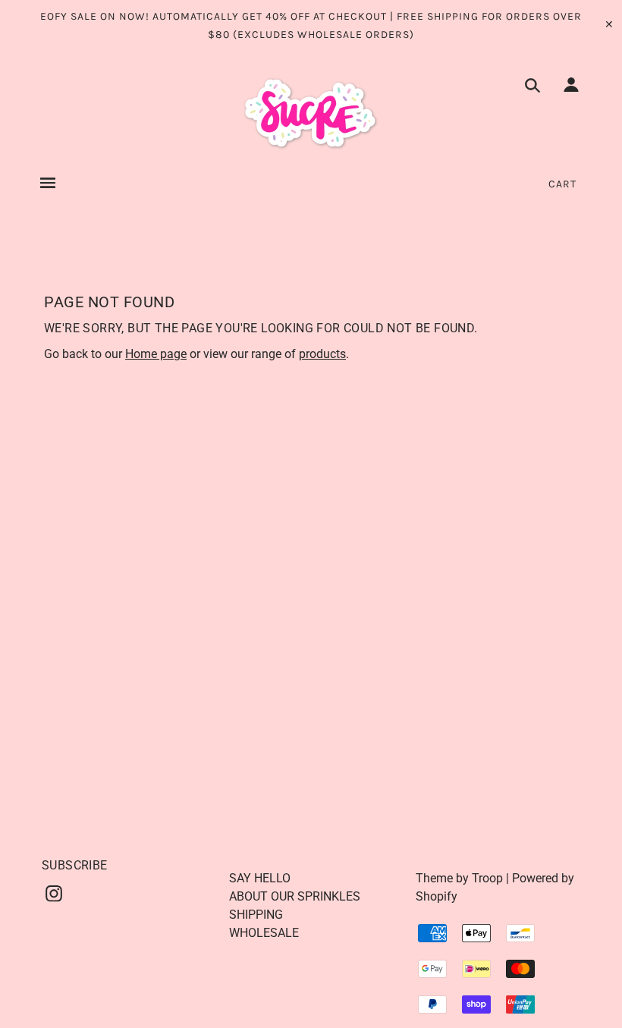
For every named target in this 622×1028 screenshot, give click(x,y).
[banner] (311, 114)
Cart (562, 184)
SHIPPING (256, 914)
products (322, 354)
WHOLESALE (264, 933)
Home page (156, 354)
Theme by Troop (459, 878)
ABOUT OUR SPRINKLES (294, 896)
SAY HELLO (260, 878)
